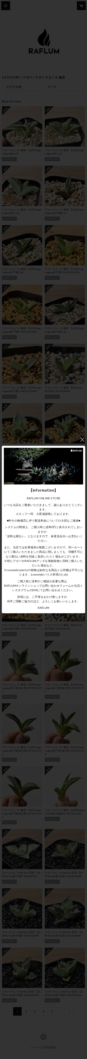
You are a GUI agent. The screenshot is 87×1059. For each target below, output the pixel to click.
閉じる (82, 440)
